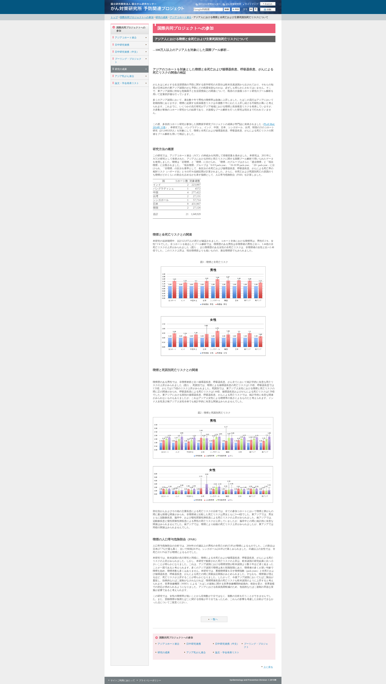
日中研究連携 (122, 44)
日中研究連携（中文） (127, 51)
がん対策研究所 (233, 4)
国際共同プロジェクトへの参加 (137, 17)
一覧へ (214, 619)
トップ (114, 17)
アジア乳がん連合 (124, 76)
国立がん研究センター (210, 4)
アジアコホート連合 (180, 17)
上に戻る (268, 667)
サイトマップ (251, 4)
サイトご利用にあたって (123, 680)
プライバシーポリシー (150, 680)
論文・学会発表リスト (127, 83)
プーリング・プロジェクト (128, 60)
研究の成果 (162, 17)
